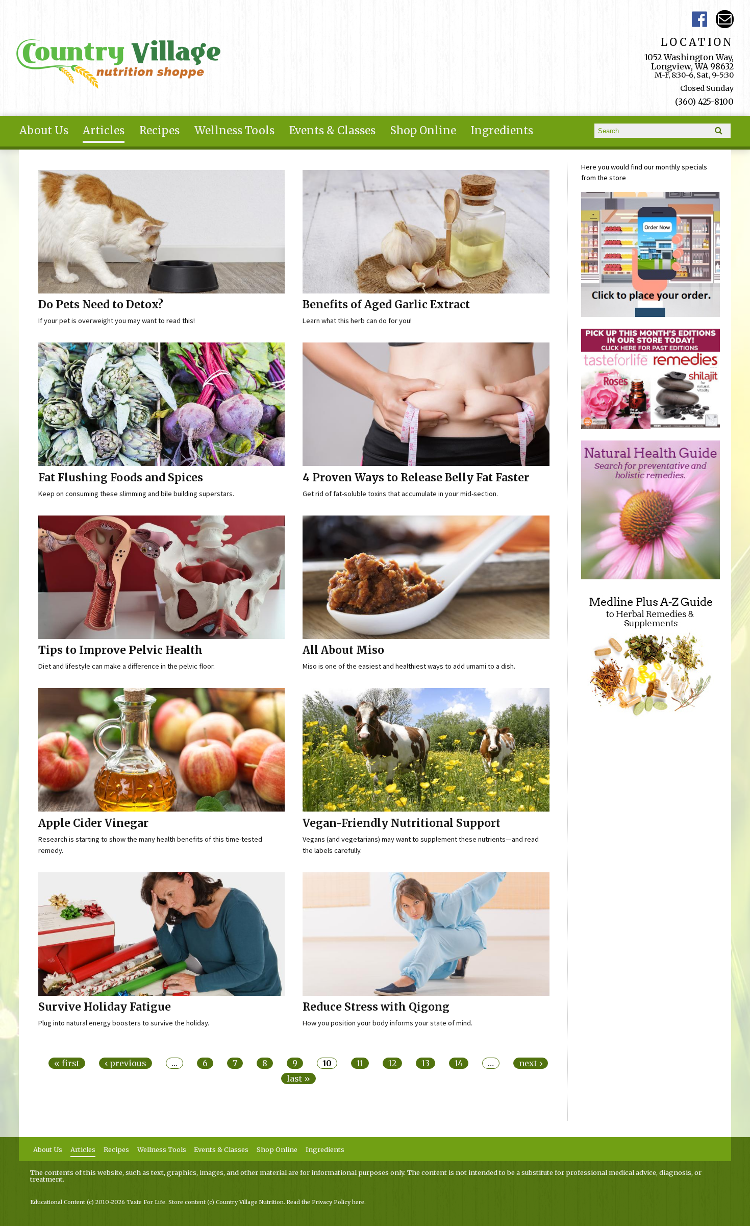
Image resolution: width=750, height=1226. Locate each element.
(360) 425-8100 (704, 101)
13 (425, 1063)
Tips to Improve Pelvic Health (120, 650)
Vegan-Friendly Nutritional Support (402, 823)
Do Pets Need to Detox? (100, 304)
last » (298, 1078)
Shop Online (423, 130)
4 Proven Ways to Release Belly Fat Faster (416, 477)
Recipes (159, 130)
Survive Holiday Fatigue (104, 1007)
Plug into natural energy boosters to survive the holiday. (123, 1022)
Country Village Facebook (700, 19)
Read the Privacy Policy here (325, 1202)
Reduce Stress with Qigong (376, 1007)
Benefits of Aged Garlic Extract (386, 304)
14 (459, 1063)
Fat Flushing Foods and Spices (120, 477)
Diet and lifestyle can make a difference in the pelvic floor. (126, 666)
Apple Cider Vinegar (93, 823)
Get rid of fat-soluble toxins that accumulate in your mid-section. (400, 493)
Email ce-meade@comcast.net (725, 19)
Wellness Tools (234, 130)
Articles (103, 130)
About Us (43, 130)
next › (530, 1063)
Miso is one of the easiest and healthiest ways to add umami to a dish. (409, 666)
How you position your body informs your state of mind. (387, 1022)
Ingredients (501, 130)
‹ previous (125, 1063)
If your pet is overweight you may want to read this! (116, 320)
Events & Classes (332, 130)
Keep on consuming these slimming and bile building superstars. (136, 493)
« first (67, 1063)
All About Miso (343, 650)
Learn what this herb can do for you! (357, 320)
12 (392, 1063)
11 (360, 1063)
